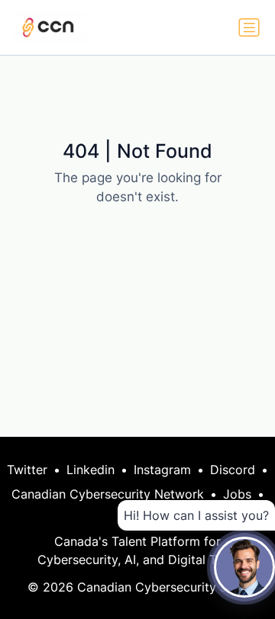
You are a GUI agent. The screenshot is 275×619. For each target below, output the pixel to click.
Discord (232, 469)
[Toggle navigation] (249, 27)
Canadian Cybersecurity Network (107, 494)
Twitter (27, 469)
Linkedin (90, 469)
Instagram (162, 469)
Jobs (237, 494)
